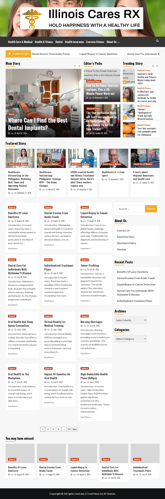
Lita (12, 133)
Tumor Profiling (90, 265)
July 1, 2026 (57, 329)
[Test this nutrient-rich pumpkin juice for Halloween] (129, 129)
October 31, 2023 (148, 182)
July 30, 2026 (22, 277)
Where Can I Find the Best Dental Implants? (37, 124)
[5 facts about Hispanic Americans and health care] (145, 158)
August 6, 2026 (95, 221)
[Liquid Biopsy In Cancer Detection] (82, 453)
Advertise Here (125, 236)
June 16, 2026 (22, 382)
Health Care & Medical (20, 42)
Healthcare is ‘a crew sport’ (113, 173)
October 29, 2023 (101, 133)
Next (75, 429)
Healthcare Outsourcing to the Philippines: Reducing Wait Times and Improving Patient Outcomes (19, 180)
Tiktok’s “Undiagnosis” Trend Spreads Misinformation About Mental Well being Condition (146, 117)
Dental (59, 42)
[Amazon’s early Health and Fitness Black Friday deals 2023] (129, 76)
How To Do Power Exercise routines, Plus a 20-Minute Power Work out (102, 89)
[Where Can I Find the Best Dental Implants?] (43, 103)
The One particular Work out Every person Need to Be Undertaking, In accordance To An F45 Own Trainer (101, 121)
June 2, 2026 (94, 382)
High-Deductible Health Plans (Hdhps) (94, 376)
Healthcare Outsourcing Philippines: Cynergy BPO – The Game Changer (50, 178)
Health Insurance (74, 42)
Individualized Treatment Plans (58, 267)
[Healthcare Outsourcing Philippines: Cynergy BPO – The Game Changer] (51, 158)
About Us (111, 42)
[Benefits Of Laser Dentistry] (20, 453)
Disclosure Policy (126, 243)
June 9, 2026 (58, 382)
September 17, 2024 (24, 193)
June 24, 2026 (95, 325)
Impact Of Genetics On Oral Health (57, 376)
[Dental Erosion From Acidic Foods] (51, 453)
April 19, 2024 (22, 133)
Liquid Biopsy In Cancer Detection (91, 54)
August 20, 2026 (23, 221)
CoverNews (93, 493)
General (12, 207)
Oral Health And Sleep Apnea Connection (20, 324)
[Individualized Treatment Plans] (145, 453)
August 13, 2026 (59, 221)
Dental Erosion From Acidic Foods (44, 54)
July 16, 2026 (94, 269)
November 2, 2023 (117, 179)
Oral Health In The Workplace (18, 376)
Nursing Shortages (91, 322)
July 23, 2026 (58, 273)
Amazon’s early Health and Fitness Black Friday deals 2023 (146, 78)
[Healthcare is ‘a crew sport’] (113, 158)
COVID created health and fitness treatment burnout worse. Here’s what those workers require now (82, 178)
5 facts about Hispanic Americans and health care (143, 175)
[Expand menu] (118, 42)
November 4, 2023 (101, 97)
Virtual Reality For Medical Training (55, 324)
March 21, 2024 (53, 189)
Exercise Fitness (95, 42)
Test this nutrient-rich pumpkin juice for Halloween (147, 131)
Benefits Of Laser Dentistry (18, 215)
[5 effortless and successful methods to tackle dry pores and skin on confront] (129, 94)
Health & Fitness (44, 42)
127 (69, 429)
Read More (13, 248)
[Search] (157, 41)
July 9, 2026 (21, 329)
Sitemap (121, 249)
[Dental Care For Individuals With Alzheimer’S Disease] (113, 453)
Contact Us (123, 230)
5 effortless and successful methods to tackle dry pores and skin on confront (146, 98)
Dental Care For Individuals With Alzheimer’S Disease (19, 269)
